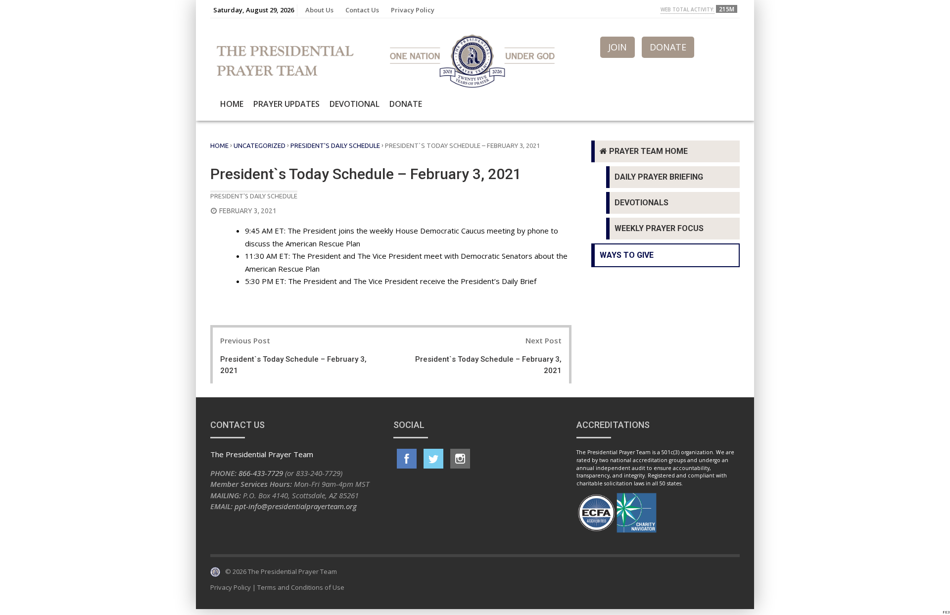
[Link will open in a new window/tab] (407, 459)
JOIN (617, 47)
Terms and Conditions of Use (300, 587)
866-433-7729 (260, 473)
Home (231, 103)
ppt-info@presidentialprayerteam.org (296, 506)
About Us (319, 9)
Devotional (355, 103)
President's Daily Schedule (335, 145)
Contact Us (362, 9)
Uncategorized (259, 145)
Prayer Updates (286, 103)
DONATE (668, 47)
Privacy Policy (412, 9)
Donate (405, 103)
